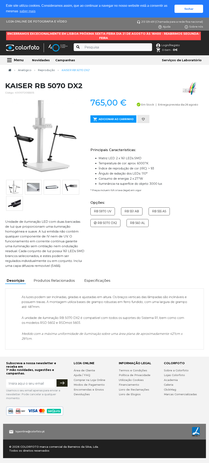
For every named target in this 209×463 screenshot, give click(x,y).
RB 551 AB (132, 211)
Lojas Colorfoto (174, 375)
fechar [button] (189, 8)
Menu (19, 60)
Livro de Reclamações (134, 389)
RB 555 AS (159, 211)
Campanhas (65, 60)
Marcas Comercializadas (180, 394)
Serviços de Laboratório (182, 60)
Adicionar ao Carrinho (116, 119)
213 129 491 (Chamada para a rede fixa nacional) (172, 21)
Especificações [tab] (97, 280)
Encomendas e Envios (89, 389)
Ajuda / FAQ (82, 375)
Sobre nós (196, 26)
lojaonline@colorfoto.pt (30, 431)
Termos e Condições (133, 370)
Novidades (41, 60)
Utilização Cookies (131, 380)
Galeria (168, 384)
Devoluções (82, 394)
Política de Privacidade (134, 375)
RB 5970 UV (102, 211)
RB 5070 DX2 (107, 223)
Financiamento (129, 384)
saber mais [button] (28, 11)
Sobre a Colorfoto (176, 370)
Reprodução (46, 70)
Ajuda (166, 26)
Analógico (24, 70)
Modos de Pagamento (89, 384)
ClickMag (170, 389)
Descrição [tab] (15, 281)
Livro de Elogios (130, 394)
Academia (171, 380)
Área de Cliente (84, 370)
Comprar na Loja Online (89, 380)
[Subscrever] (62, 383)
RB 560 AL (137, 223)
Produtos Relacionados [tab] (54, 280)
